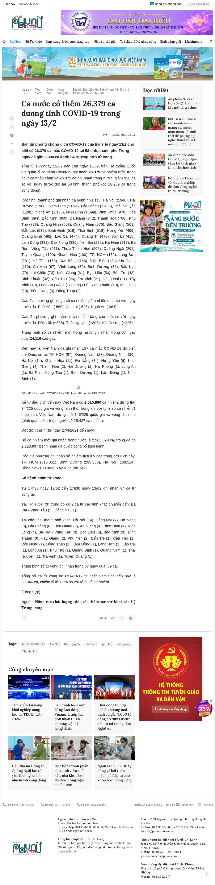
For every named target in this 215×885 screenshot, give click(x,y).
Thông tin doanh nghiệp (148, 804)
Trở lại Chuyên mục (24, 618)
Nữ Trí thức (33, 41)
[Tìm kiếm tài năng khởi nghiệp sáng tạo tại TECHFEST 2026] (29, 687)
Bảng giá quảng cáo (168, 3)
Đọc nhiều (155, 90)
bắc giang (123, 644)
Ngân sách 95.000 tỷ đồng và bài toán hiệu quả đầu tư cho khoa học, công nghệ (114, 773)
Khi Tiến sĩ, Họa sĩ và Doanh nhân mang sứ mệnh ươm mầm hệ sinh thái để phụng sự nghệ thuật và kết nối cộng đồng (182, 131)
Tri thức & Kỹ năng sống (138, 41)
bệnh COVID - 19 (33, 644)
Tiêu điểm (38, 91)
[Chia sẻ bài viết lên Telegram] (11, 135)
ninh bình (91, 644)
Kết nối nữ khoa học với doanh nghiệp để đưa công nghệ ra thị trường (183, 184)
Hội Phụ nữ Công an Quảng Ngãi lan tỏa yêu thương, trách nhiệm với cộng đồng (29, 773)
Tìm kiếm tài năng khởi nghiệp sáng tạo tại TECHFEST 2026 (27, 712)
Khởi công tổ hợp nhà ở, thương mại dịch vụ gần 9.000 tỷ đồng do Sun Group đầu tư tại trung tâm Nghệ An (114, 717)
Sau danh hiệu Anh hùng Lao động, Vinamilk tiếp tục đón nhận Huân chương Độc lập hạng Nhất (70, 717)
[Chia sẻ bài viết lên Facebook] (11, 127)
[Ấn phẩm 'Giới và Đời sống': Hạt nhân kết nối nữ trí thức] (154, 103)
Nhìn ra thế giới (104, 41)
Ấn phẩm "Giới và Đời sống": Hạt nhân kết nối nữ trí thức (183, 103)
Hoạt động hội (63, 91)
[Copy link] (11, 118)
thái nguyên (72, 644)
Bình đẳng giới (170, 41)
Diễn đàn (50, 91)
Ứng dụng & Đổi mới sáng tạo (67, 41)
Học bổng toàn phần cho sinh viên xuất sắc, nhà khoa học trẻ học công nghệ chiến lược (71, 775)
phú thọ (107, 644)
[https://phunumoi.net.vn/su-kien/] (11, 152)
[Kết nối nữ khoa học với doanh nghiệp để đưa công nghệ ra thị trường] (154, 183)
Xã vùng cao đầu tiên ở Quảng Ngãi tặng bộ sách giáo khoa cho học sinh (182, 161)
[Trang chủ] (4, 41)
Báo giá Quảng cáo (179, 804)
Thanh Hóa (29, 651)
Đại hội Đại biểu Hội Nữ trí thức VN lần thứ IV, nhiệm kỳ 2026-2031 (101, 91)
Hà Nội (54, 644)
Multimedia (193, 41)
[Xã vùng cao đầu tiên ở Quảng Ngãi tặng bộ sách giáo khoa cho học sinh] (154, 159)
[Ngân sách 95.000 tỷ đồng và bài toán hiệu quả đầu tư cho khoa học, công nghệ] (114, 748)
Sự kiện (15, 41)
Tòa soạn (207, 804)
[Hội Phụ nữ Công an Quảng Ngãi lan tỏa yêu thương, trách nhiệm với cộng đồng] (29, 748)
